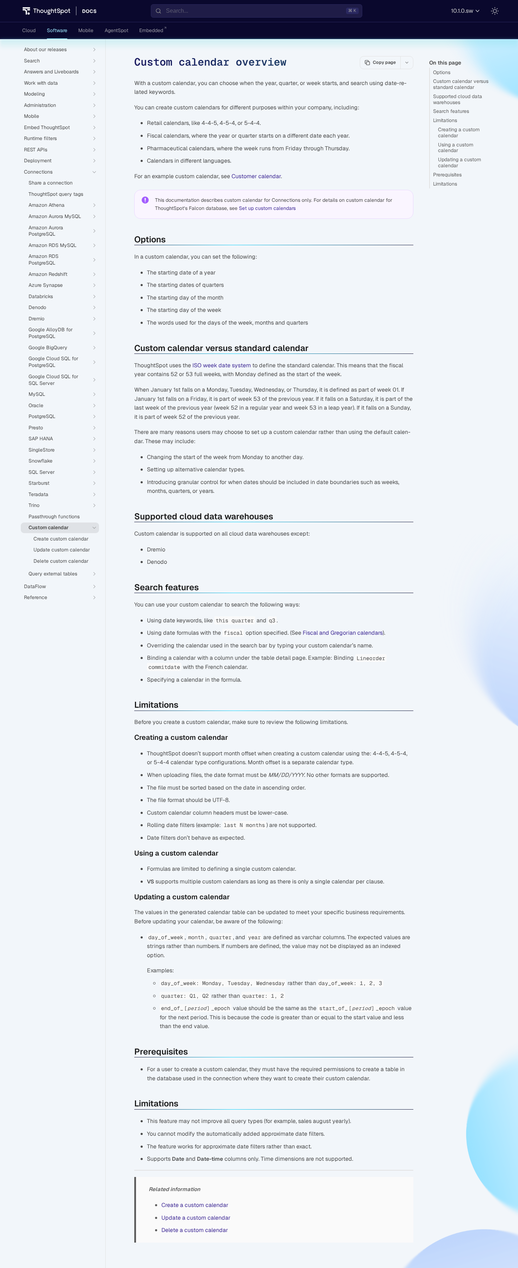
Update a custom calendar (195, 1217)
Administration (40, 105)
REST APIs (35, 149)
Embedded (151, 30)
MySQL (37, 394)
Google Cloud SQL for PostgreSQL (53, 361)
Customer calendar (256, 176)
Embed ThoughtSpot (47, 127)
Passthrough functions (54, 516)
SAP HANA (41, 438)
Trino (34, 505)
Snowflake (41, 461)
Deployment (37, 160)
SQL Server (42, 472)
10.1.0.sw (462, 10)
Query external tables (53, 573)
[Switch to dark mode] (494, 11)
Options (441, 72)
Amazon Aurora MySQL (55, 216)
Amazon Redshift (48, 274)
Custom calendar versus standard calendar (460, 84)
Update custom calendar (61, 550)
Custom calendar (49, 527)
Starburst (39, 483)
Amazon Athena (46, 205)
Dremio (36, 318)
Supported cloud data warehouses (457, 99)
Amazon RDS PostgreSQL (43, 259)
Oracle (36, 405)
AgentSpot (116, 30)
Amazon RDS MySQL (52, 245)
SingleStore (42, 450)
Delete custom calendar (60, 561)
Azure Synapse (46, 285)
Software (57, 30)
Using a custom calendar (455, 147)
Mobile (85, 30)
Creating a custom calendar (459, 132)
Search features (451, 111)
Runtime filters (40, 138)
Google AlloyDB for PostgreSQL (51, 332)
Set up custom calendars (267, 208)
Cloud (29, 30)
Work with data (41, 83)
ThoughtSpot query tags (56, 194)
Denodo (37, 307)
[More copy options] (406, 62)
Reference (35, 597)
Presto (36, 427)
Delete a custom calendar (194, 1230)
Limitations (445, 120)
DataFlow (35, 586)
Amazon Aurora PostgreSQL (46, 230)
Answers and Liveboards (51, 71)
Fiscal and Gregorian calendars (343, 632)
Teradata (38, 494)
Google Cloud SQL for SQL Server (53, 379)
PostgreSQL (42, 416)
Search (32, 61)
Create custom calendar (60, 539)
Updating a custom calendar (459, 162)
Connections (38, 172)
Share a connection (51, 183)
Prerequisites (447, 174)
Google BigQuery (48, 347)
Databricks (41, 296)
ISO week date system (221, 365)
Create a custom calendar (194, 1205)
